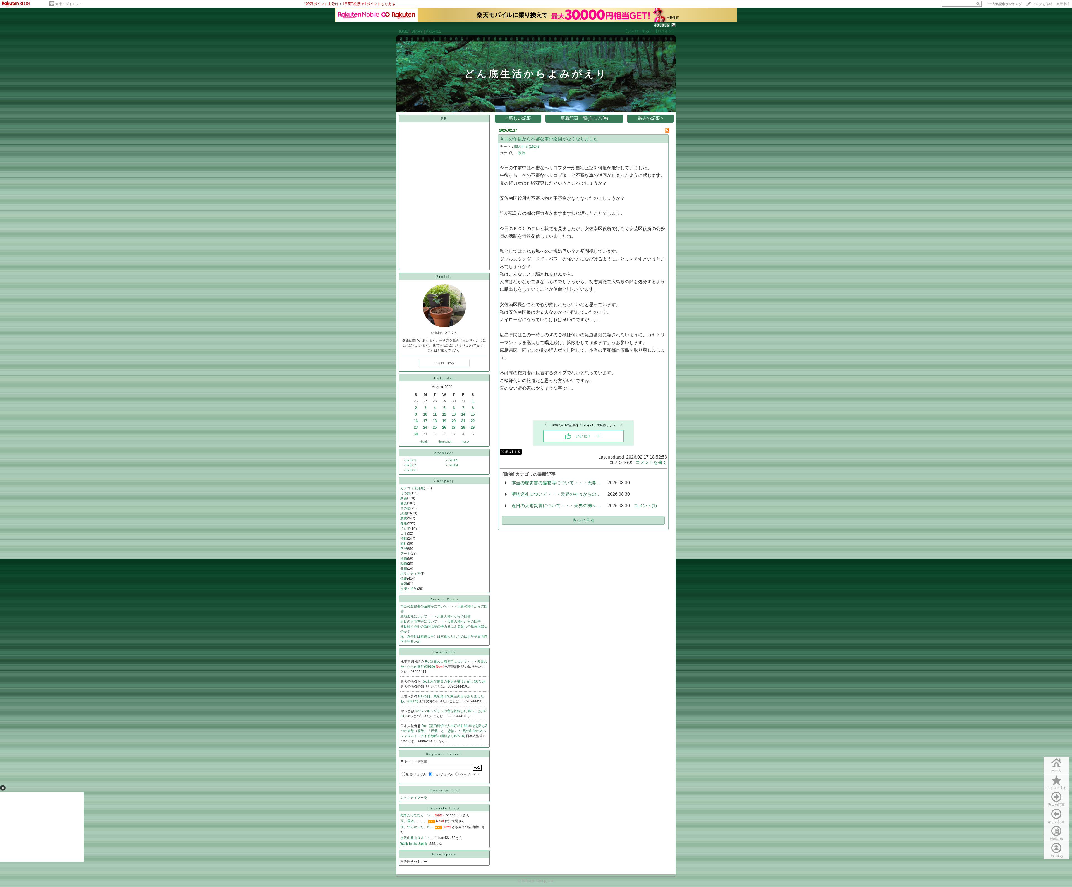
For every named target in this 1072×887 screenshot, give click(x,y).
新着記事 (1056, 839)
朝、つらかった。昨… (417, 827)
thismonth (444, 441)
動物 (403, 564)
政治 (403, 513)
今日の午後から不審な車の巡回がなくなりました (549, 139)
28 (463, 427)
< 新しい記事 (518, 118)
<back (423, 441)
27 (454, 427)
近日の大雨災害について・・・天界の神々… (556, 505)
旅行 (403, 543)
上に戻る (1056, 856)
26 (444, 427)
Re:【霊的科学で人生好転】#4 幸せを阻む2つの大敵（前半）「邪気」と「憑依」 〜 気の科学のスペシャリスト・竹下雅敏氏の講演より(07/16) (444, 731)
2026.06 (410, 470)
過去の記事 (1056, 805)
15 (473, 414)
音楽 (403, 503)
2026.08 (410, 460)
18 (435, 421)
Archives (444, 453)
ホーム (1056, 771)
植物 (403, 559)
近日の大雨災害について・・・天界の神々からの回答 (440, 621)
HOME (403, 31)
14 (463, 414)
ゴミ (403, 533)
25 (435, 427)
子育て (405, 528)
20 (454, 421)
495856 (661, 25)
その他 (405, 508)
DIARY (417, 31)
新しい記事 (1056, 822)
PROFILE (433, 31)
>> (1005, 4)
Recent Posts (444, 599)
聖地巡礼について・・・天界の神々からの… (556, 494)
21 (463, 421)
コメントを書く (651, 462)
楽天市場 (1063, 4)
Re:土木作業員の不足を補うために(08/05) (453, 681)
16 (416, 421)
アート (405, 553)
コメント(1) (645, 505)
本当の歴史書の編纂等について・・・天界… (556, 482)
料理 (403, 548)
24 (425, 427)
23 (416, 427)
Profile (444, 277)
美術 (403, 569)
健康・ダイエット (68, 4)
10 (425, 414)
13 (454, 414)
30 (416, 434)
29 (473, 427)
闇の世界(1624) (526, 146)
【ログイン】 (665, 31)
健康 (403, 523)
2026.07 (410, 465)
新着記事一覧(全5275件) (584, 118)
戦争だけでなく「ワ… (417, 815)
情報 (403, 579)
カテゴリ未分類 (412, 488)
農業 (403, 518)
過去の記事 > (651, 118)
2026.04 (452, 465)
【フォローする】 (638, 31)
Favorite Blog (444, 808)
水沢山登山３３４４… (417, 838)
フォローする (1056, 788)
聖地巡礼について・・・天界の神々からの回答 (435, 616)
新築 (403, 498)
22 (473, 421)
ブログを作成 (1042, 4)
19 (444, 421)
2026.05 (452, 460)
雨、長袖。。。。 (413, 821)
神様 (403, 538)
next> (465, 441)
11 (435, 414)
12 (444, 414)
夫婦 (403, 584)
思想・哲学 (408, 589)
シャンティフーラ (413, 798)
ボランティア (410, 574)
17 (425, 421)
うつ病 (405, 493)
